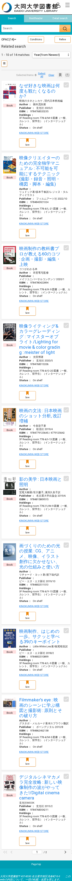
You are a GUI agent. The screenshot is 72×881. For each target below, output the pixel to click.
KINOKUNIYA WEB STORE (34, 132)
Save (27, 145)
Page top (36, 864)
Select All (41, 75)
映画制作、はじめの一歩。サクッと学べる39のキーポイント (40, 636)
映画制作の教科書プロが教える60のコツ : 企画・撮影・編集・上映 (40, 256)
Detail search (60, 18)
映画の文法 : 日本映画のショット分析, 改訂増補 (40, 416)
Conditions (36, 39)
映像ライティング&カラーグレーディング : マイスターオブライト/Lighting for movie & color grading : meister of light (39, 339)
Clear (51, 75)
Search (12, 18)
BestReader (36, 18)
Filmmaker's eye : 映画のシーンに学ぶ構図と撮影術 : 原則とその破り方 (40, 707)
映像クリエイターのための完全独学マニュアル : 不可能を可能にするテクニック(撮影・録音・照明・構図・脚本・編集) (39, 171)
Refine (62, 39)
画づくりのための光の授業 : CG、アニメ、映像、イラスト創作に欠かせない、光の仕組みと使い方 (39, 556)
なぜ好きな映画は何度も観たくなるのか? (39, 91)
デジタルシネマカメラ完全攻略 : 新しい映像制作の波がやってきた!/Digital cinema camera (40, 788)
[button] (6, 852)
